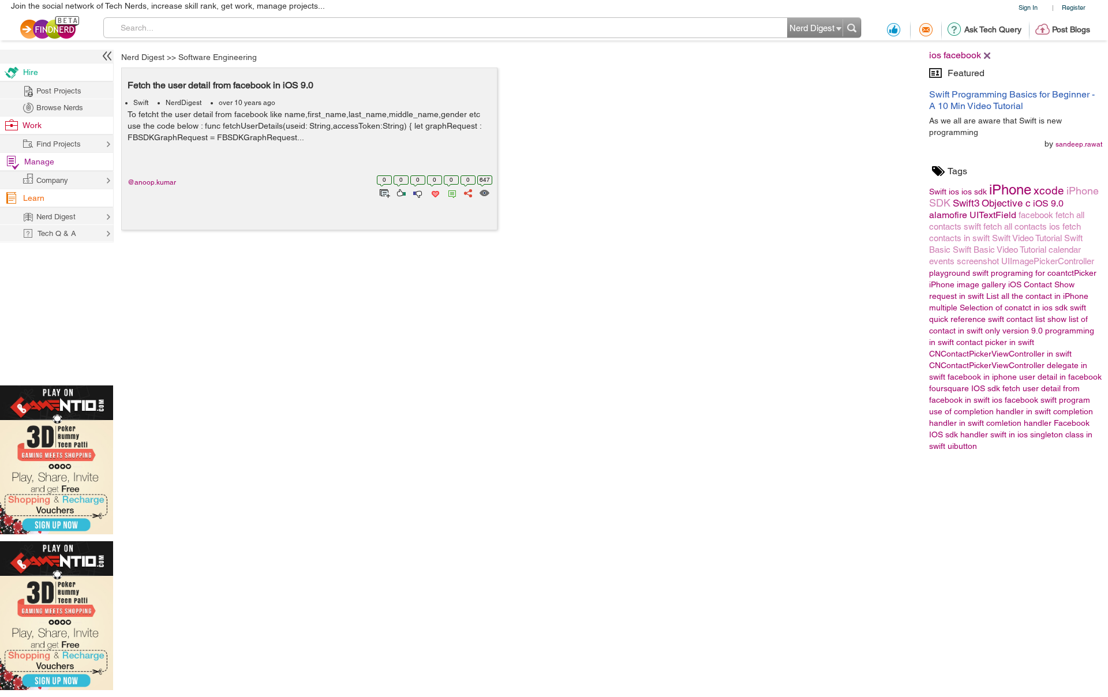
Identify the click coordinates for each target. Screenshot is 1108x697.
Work (32, 125)
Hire (30, 72)
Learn (33, 198)
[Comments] (450, 192)
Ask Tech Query (992, 29)
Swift (140, 103)
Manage (39, 161)
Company (52, 180)
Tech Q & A (57, 233)
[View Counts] (484, 192)
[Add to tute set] (383, 192)
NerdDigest (183, 103)
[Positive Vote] (400, 192)
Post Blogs (1071, 29)
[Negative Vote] (417, 192)
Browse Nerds (59, 107)
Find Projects (58, 144)
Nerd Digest (142, 57)
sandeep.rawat (1078, 144)
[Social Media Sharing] (467, 192)
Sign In (1028, 7)
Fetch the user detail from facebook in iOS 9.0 (220, 85)
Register (1073, 7)
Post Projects (58, 91)
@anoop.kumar (152, 182)
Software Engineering (217, 57)
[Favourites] (434, 192)
